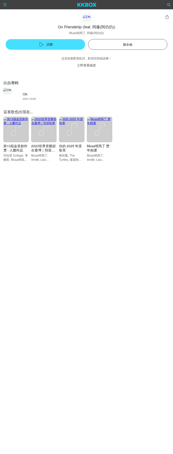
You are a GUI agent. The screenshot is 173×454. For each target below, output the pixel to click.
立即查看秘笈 (86, 65)
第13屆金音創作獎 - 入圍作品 (15, 148)
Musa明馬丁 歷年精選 (98, 148)
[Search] (169, 4)
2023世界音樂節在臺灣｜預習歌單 (43, 150)
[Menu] (4, 4)
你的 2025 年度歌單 (70, 148)
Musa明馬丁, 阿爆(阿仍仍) (86, 33)
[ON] (87, 16)
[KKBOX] (87, 4)
